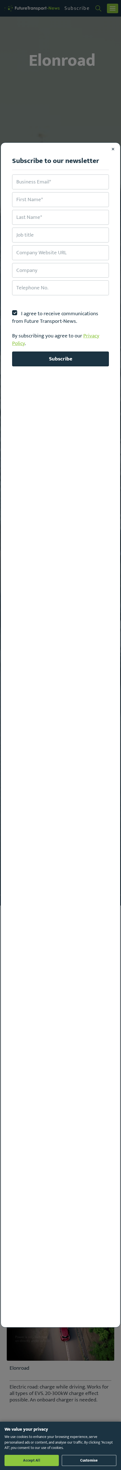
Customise (89, 1460)
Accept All (31, 1460)
